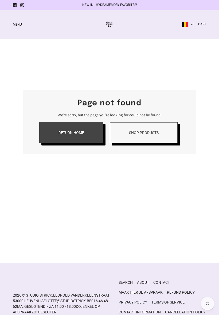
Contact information (140, 312)
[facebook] (15, 5)
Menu (17, 24)
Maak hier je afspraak (141, 292)
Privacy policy (133, 302)
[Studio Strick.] (110, 24)
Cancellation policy (185, 312)
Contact (161, 282)
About (143, 282)
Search (126, 282)
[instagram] (22, 5)
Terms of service (168, 302)
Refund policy (181, 292)
